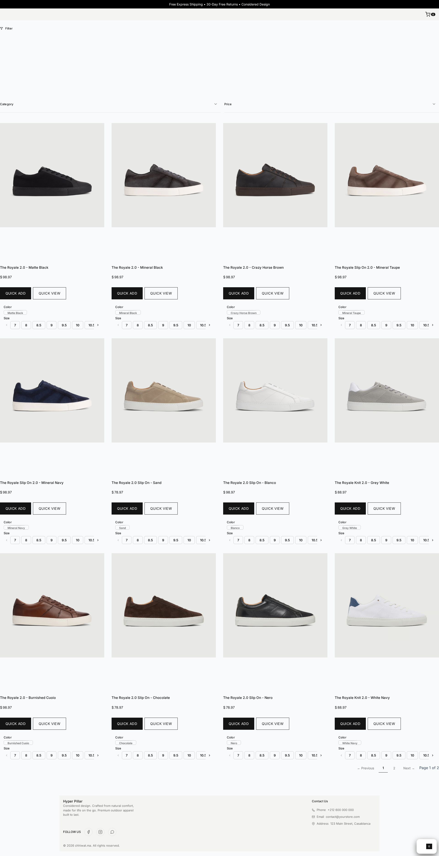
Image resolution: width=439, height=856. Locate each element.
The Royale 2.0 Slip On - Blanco (249, 482)
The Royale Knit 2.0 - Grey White (362, 482)
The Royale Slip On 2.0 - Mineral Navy (32, 482)
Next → (409, 768)
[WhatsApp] (112, 832)
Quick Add (15, 293)
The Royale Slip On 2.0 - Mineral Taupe (367, 267)
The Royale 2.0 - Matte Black (24, 267)
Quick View (49, 293)
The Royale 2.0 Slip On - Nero (248, 697)
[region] (52, 312)
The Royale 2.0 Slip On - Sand (136, 482)
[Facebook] (88, 832)
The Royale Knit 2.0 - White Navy (362, 697)
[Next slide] (98, 325)
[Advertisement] (219, 65)
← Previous (365, 768)
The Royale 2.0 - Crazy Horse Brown (253, 267)
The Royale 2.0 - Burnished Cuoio (28, 697)
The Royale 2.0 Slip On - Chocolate (141, 697)
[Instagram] (100, 832)
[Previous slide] (6, 325)
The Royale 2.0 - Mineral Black (137, 267)
